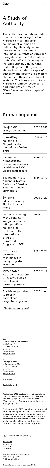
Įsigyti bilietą (9, 353)
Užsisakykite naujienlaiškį (19, 436)
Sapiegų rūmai (10, 361)
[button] (45, 3)
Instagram (7, 444)
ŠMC (6, 3)
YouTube (7, 446)
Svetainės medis (11, 385)
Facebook (7, 441)
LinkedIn (7, 449)
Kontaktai (7, 379)
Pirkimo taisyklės (11, 459)
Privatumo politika (11, 457)
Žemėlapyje (8, 351)
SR (4, 359)
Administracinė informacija (16, 454)
